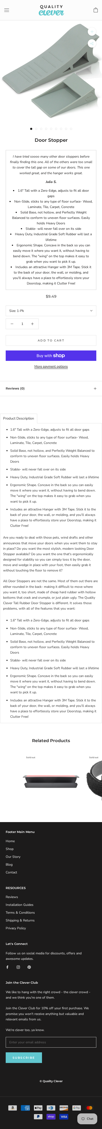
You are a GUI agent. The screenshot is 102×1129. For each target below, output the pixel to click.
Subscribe (24, 1057)
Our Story (13, 856)
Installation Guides (19, 905)
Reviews (12, 897)
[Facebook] (7, 967)
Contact (11, 872)
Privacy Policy (16, 928)
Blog (9, 864)
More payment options (51, 366)
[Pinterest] (29, 967)
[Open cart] (96, 10)
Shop (10, 849)
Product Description (18, 418)
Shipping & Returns (20, 920)
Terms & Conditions (20, 912)
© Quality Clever (51, 1081)
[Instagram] (18, 967)
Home (10, 841)
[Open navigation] (6, 10)
